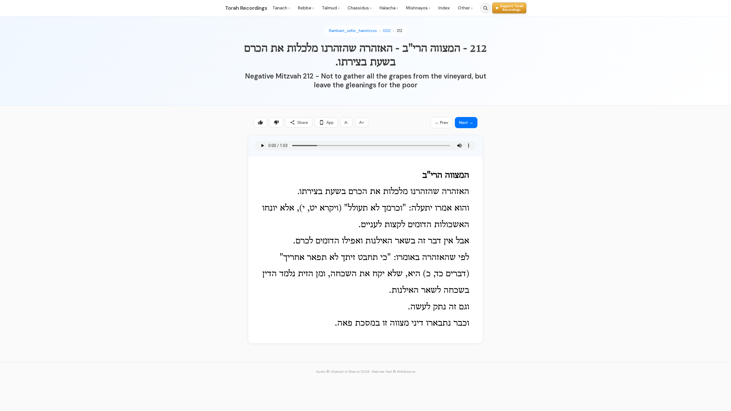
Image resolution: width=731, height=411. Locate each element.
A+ (361, 122)
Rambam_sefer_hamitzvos (353, 30)
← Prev (441, 122)
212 (399, 30)
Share (302, 122)
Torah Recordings (246, 8)
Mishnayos (418, 8)
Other (465, 8)
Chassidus (359, 8)
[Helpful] (260, 122)
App (330, 122)
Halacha (388, 8)
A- (346, 122)
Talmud (331, 8)
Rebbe (306, 8)
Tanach (281, 8)
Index (444, 8)
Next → (466, 122)
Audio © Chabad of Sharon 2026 (342, 371)
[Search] (485, 8)
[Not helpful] (276, 122)
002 (387, 30)
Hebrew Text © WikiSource (393, 371)
